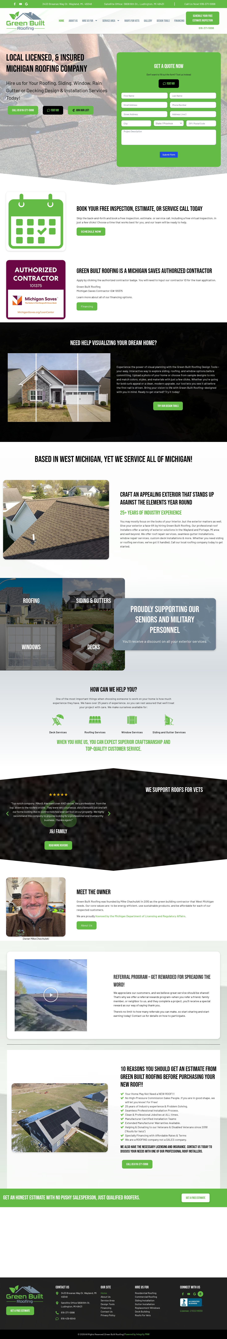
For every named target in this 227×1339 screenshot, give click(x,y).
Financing (179, 21)
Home (61, 21)
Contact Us (107, 1311)
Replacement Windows (147, 1307)
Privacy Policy (108, 1315)
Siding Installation (144, 1300)
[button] (7, 813)
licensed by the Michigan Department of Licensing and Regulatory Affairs (140, 916)
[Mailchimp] (200, 1294)
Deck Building (142, 1311)
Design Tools (163, 21)
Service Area (107, 1300)
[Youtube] (188, 1294)
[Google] (194, 1294)
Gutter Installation (145, 1304)
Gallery (148, 21)
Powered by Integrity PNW (136, 1334)
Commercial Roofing (146, 1296)
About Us (73, 21)
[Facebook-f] (183, 1294)
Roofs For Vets (131, 21)
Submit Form (168, 154)
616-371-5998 (207, 4)
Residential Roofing (145, 1292)
